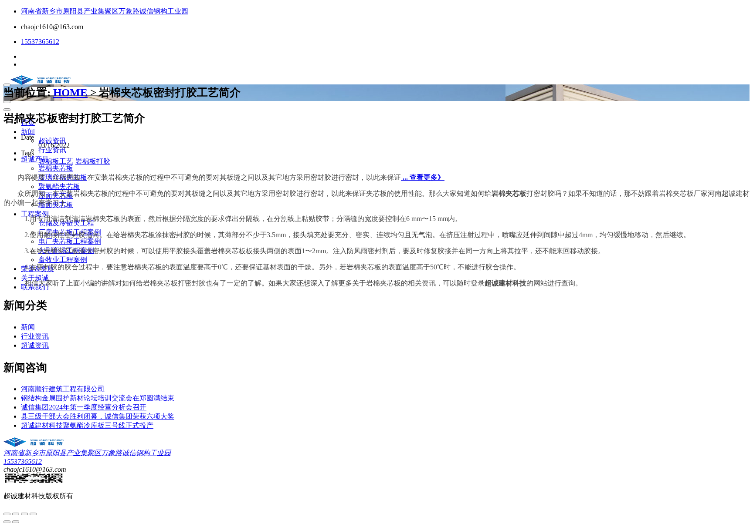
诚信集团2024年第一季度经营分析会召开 (83, 407)
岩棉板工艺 (55, 161)
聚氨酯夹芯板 (59, 186)
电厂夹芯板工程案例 (69, 241)
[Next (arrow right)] (15, 521)
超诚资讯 (52, 140)
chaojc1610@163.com (52, 26)
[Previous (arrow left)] (6, 521)
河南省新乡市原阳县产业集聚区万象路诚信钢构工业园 (104, 11)
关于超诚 (35, 278)
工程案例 (35, 214)
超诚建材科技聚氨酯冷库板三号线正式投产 (87, 425)
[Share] (15, 514)
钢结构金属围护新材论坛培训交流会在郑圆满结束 (97, 398)
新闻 (28, 131)
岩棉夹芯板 (55, 168)
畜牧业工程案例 (62, 259)
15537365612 (40, 41)
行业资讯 (52, 150)
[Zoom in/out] (33, 514)
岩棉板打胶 (92, 161)
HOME (70, 92)
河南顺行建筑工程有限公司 (63, 389)
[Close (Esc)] (6, 514)
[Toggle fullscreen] (24, 514)
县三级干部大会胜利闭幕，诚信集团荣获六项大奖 (97, 416)
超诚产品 (35, 159)
